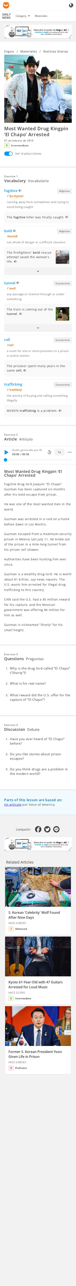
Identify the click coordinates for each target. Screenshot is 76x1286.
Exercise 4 (11, 725)
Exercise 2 (11, 434)
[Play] (6, 452)
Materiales (41, 16)
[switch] (8, 154)
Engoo (9, 51)
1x (59, 452)
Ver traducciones (28, 154)
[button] (38, 271)
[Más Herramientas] (69, 452)
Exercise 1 (11, 176)
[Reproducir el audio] (20, 191)
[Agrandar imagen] (38, 89)
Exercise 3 (11, 654)
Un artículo (13, 804)
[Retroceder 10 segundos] (49, 452)
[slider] (5, 460)
